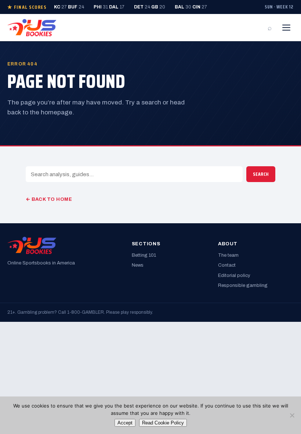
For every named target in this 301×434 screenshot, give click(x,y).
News (138, 265)
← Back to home (49, 199)
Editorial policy (234, 275)
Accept (125, 423)
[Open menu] (286, 27)
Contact (227, 265)
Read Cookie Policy (163, 423)
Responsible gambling (243, 285)
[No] (291, 415)
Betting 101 (144, 255)
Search (261, 174)
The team (228, 255)
